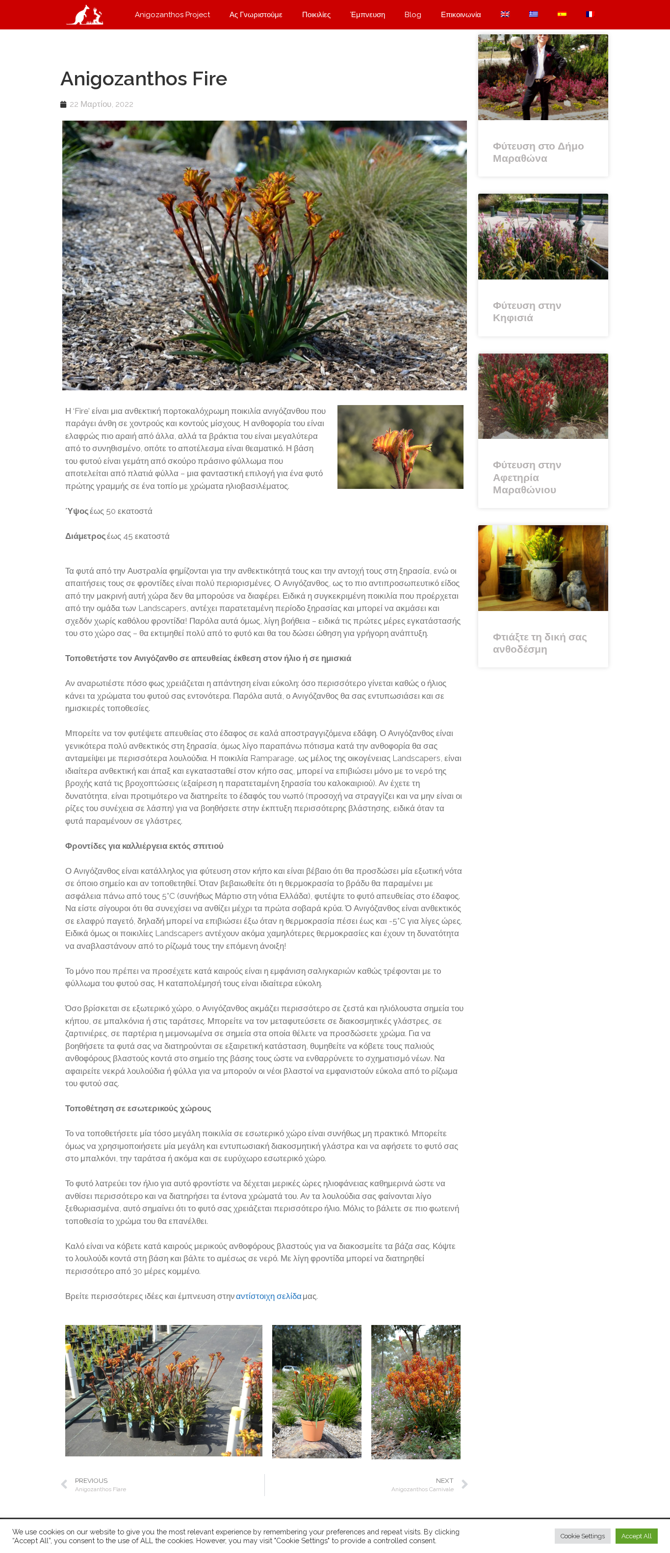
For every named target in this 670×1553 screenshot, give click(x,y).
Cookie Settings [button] (583, 1536)
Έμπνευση (367, 14)
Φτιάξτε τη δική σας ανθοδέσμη (540, 643)
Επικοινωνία (461, 14)
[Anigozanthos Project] (87, 14)
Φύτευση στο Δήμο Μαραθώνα (538, 152)
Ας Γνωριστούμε (256, 14)
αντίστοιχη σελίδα (268, 1296)
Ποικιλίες (316, 14)
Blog (413, 14)
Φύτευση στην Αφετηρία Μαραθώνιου (527, 476)
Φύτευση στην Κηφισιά (527, 311)
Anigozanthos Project (172, 14)
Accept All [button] (636, 1536)
